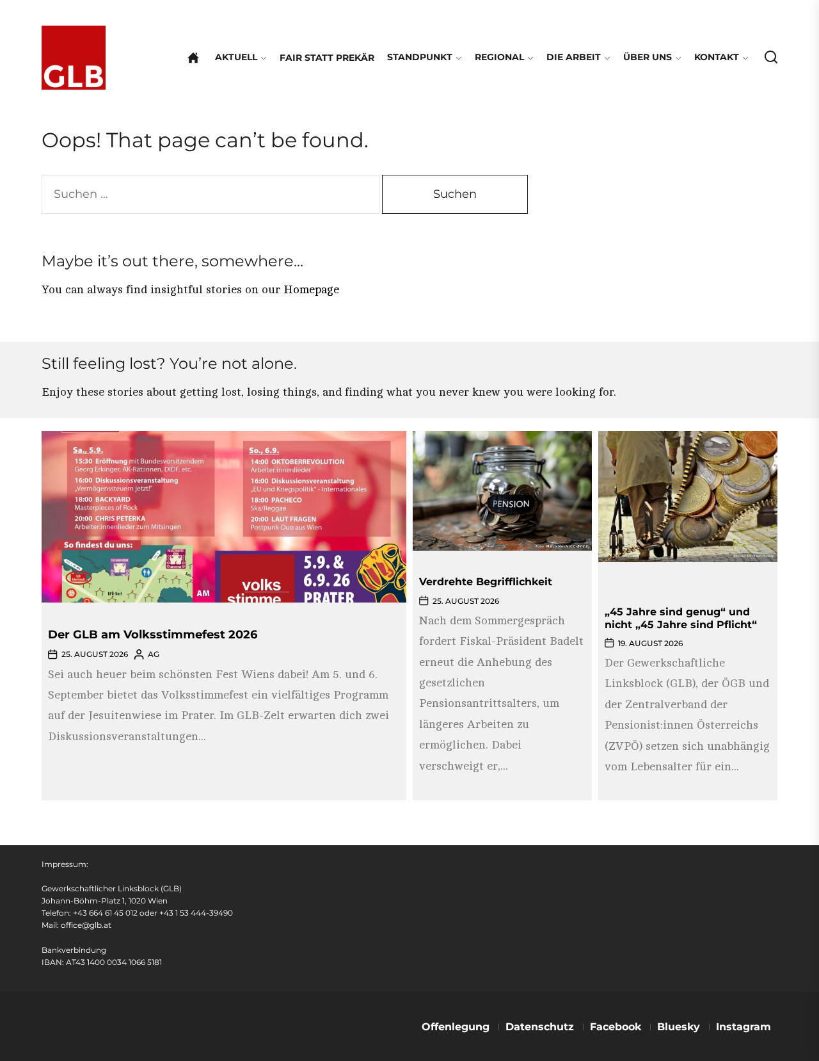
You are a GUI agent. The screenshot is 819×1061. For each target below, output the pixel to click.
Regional (499, 57)
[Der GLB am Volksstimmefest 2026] (224, 517)
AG (153, 654)
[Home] (193, 57)
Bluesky (678, 1027)
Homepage (311, 289)
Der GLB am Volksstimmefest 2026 (152, 635)
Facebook (615, 1027)
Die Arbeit (573, 57)
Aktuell (236, 57)
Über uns (647, 57)
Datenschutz (539, 1027)
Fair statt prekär (327, 57)
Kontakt (716, 57)
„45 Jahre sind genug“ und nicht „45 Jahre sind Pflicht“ (681, 618)
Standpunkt (419, 57)
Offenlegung (455, 1027)
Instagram (743, 1027)
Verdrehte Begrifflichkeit (485, 582)
